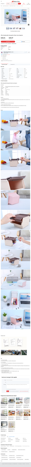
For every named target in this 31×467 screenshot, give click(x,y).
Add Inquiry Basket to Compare (15, 31)
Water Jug (24, 438)
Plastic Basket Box (18, 457)
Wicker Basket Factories (4, 457)
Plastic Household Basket (4, 459)
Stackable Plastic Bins (12, 451)
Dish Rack (9, 441)
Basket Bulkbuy (27, 459)
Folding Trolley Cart (3, 438)
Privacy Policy (27, 463)
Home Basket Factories (4, 455)
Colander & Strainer (3, 441)
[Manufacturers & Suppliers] (15, 1)
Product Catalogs (12, 436)
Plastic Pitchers (25, 441)
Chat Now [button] (23, 41)
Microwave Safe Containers (21, 449)
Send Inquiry (8, 41)
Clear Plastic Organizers (4, 451)
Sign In (2, 60)
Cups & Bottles (17, 441)
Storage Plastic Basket (12, 457)
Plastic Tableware (3, 449)
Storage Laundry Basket (13, 459)
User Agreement (20, 463)
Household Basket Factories (19, 455)
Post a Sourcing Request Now (24, 391)
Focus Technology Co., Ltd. (10, 463)
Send (7, 391)
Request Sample (14, 43)
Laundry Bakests (18, 439)
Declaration (24, 463)
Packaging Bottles (14, 449)
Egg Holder (17, 438)
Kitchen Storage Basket (20, 459)
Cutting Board (24, 439)
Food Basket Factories (12, 455)
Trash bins (9, 438)
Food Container (3, 439)
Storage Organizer (10, 439)
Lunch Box (9, 449)
